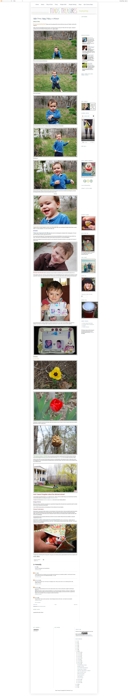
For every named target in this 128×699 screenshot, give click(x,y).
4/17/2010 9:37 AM (38, 576)
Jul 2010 (79, 659)
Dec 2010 (79, 652)
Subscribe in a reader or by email (87, 294)
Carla (48, 496)
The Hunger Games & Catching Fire (88, 324)
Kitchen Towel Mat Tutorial (81, 672)
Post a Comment (37, 602)
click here (92, 332)
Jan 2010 (79, 682)
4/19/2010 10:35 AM (38, 600)
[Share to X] (36, 556)
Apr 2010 (79, 663)
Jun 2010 (79, 660)
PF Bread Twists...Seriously (81, 669)
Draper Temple (60, 457)
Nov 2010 (79, 653)
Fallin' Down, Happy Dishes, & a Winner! (46, 18)
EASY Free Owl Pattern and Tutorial (91, 38)
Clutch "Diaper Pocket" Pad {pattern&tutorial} (90, 64)
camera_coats (86, 116)
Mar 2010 (79, 679)
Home (55, 604)
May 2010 (79, 662)
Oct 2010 (79, 655)
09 (77, 684)
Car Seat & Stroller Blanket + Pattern (91, 55)
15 (77, 643)
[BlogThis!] (35, 556)
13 (77, 646)
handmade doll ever (53, 497)
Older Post (75, 604)
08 (77, 685)
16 (77, 642)
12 (77, 648)
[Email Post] (43, 559)
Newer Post (35, 604)
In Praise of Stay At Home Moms (87, 323)
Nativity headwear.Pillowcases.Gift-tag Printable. (91, 47)
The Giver (84, 325)
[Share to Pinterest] (39, 556)
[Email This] (34, 556)
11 (77, 649)
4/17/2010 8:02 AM (38, 569)
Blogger (71, 690)
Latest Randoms (80, 676)
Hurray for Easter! (80, 677)
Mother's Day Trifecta (80, 673)
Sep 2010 (79, 656)
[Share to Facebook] (37, 556)
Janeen (36, 597)
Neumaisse (37, 587)
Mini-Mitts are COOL (80, 666)
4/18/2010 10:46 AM (38, 594)
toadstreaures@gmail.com (48, 499)
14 (77, 645)
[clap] (83, 142)
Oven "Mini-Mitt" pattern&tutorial (82, 667)
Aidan (37, 560)
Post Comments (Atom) (41, 606)
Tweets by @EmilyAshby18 (85, 185)
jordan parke (37, 580)
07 (77, 687)
